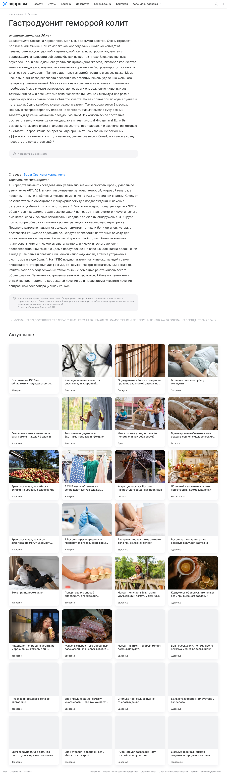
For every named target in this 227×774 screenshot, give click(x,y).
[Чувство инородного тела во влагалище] (34, 687)
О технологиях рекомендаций (173, 771)
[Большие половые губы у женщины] (193, 369)
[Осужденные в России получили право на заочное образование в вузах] (140, 369)
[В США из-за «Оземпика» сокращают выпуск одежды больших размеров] (87, 475)
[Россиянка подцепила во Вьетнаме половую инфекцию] (87, 422)
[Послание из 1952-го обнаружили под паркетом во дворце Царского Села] (34, 369)
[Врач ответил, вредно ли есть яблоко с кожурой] (87, 740)
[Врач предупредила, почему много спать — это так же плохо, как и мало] (87, 687)
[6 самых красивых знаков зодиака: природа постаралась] (193, 740)
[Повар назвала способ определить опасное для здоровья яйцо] (87, 581)
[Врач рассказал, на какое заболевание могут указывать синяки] (34, 528)
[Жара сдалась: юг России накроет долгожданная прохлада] (140, 475)
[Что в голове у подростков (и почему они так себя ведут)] (140, 422)
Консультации (16, 14)
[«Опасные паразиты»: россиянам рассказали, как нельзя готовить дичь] (87, 634)
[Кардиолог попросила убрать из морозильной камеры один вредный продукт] (34, 634)
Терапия (32, 14)
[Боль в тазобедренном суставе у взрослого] (193, 687)
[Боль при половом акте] (34, 581)
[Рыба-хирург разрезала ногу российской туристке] (140, 740)
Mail (5, 771)
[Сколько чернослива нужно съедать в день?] (140, 687)
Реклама (28, 771)
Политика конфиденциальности (205, 771)
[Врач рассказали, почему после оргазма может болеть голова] (193, 634)
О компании (15, 771)
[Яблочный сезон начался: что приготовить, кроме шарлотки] (193, 475)
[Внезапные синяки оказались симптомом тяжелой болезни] (34, 422)
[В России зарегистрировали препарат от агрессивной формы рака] (87, 528)
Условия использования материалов (120, 771)
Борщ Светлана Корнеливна (44, 174)
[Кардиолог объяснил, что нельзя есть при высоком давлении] (193, 581)
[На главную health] (18, 4)
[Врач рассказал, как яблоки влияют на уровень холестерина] (34, 475)
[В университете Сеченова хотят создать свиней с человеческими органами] (193, 422)
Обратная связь (148, 771)
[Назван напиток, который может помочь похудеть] (140, 634)
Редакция (95, 771)
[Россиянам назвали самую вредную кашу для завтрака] (193, 528)
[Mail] (5, 4)
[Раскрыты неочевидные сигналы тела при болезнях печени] (140, 528)
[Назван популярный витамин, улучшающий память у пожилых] (140, 581)
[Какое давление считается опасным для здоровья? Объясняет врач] (87, 369)
